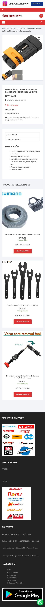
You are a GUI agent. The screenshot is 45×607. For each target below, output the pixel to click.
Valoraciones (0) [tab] (13, 139)
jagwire (11, 120)
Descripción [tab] (11, 135)
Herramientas (12, 578)
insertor (16, 117)
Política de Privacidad (15, 583)
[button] (39, 38)
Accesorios (11, 575)
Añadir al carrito (22, 251)
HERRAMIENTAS (12, 29)
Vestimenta (11, 580)
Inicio (4, 29)
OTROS (22, 29)
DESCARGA (37, 4)
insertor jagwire (25, 117)
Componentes (12, 572)
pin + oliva (18, 120)
